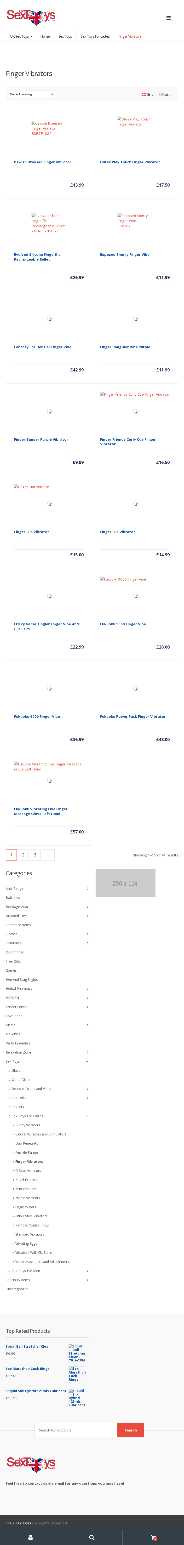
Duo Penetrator (27, 1143)
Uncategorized (17, 1289)
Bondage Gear (17, 906)
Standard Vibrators (29, 1234)
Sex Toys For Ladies (95, 36)
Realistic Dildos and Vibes (31, 1088)
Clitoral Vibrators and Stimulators (40, 1134)
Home (45, 36)
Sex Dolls (19, 1097)
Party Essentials (18, 1043)
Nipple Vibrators (27, 1198)
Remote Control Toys (32, 1225)
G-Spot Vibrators (28, 1170)
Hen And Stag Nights (22, 979)
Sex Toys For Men (26, 1270)
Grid (150, 94)
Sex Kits (18, 1107)
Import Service (17, 1006)
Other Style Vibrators (31, 1216)
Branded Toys (17, 915)
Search (131, 1430)
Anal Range (14, 888)
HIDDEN (12, 997)
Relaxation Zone (18, 1052)
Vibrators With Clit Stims (33, 1252)
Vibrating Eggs (26, 1243)
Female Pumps (27, 1152)
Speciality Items (18, 1279)
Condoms (13, 943)
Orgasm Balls (25, 1207)
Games (11, 970)
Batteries (13, 897)
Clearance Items (18, 925)
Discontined (15, 952)
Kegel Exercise (26, 1179)
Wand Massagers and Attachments (42, 1261)
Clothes (11, 934)
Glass (16, 1070)
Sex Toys (65, 36)
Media (10, 1025)
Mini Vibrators (26, 1188)
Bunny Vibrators (27, 1125)
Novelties (13, 1034)
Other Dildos (21, 1079)
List (167, 94)
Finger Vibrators (29, 1161)
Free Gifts (13, 961)
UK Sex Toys (19, 36)
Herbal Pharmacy (19, 988)
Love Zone (14, 1016)
